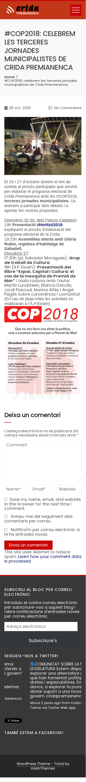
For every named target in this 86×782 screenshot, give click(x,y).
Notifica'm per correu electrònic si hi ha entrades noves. (42, 532)
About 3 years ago (26, 703)
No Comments (67, 108)
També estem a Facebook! (34, 732)
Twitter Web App (42, 707)
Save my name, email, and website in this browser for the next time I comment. (42, 503)
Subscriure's (43, 640)
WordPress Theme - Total (40, 763)
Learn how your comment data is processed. (42, 559)
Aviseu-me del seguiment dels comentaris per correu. (38, 518)
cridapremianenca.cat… (51, 696)
